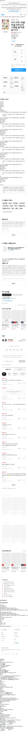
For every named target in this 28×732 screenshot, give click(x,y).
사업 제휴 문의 (16, 636)
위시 (1, 107)
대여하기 (2, 101)
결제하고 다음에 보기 (12, 694)
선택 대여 (2, 110)
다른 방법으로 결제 (4, 666)
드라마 (17, 19)
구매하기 (5, 710)
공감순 (9, 374)
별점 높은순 (15, 374)
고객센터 (4, 629)
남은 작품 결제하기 (4, 672)
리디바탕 (2, 640)
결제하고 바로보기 (3, 694)
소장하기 (2, 103)
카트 (1, 108)
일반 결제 (8, 701)
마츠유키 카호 (14, 35)
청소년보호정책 (13, 649)
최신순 (4, 374)
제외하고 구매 (3, 622)
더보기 (24, 308)
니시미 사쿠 (13, 33)
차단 (11, 384)
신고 (9, 384)
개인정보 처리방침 (7, 649)
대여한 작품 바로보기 (12, 672)
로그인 (25, 14)
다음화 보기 (2, 716)
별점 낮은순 (23, 374)
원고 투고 (15, 634)
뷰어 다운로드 (3, 636)
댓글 (19, 383)
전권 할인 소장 (18, 70)
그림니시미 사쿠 (7, 295)
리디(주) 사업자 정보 (4, 647)
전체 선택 (2, 104)
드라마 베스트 (5, 579)
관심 (14, 41)
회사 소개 (15, 641)
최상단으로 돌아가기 (7, 626)
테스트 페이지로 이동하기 (14, 11)
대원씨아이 (13, 36)
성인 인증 (2, 618)
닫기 (3, 705)
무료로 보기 (2, 687)
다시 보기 (7, 716)
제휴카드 (2, 634)
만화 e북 (13, 19)
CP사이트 (2, 638)
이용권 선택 (2, 686)
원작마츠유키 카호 (17, 295)
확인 (1, 680)
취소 (1, 620)
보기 (1, 182)
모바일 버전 (2, 730)
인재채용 (15, 643)
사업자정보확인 (18, 649)
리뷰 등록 (22, 361)
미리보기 (6, 31)
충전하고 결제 (3, 701)
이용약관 (2, 649)
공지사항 (17, 629)
